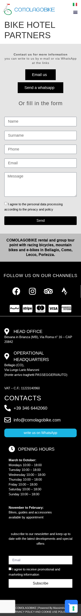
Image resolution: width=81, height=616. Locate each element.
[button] (75, 12)
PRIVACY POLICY (24, 611)
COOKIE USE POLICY (54, 611)
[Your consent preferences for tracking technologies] (73, 608)
